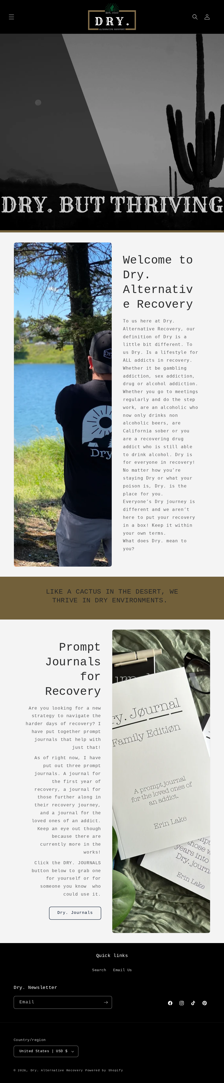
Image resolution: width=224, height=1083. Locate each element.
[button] (11, 17)
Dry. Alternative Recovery (57, 1070)
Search (99, 970)
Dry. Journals (75, 913)
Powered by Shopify (104, 1070)
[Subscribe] (106, 1002)
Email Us (122, 970)
